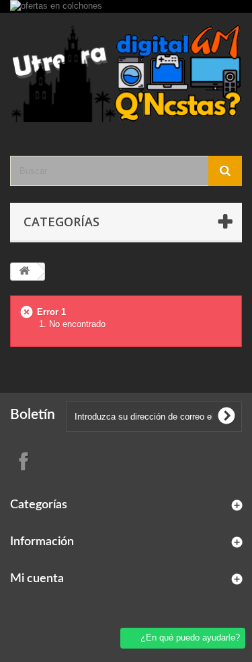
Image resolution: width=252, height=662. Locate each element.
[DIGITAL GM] (126, 72)
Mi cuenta (37, 579)
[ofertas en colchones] (126, 6)
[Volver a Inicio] (24, 271)
